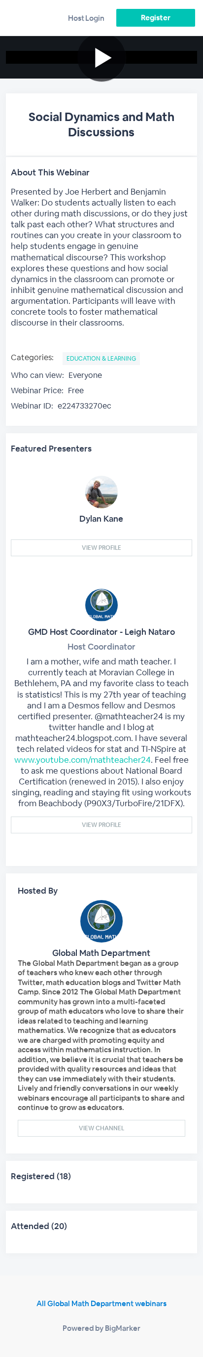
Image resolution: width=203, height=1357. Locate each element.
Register (155, 17)
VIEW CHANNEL (101, 1128)
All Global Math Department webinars (101, 1303)
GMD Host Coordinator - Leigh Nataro (101, 631)
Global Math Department (101, 952)
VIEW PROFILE (101, 548)
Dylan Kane (101, 518)
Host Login (86, 18)
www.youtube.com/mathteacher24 (82, 759)
